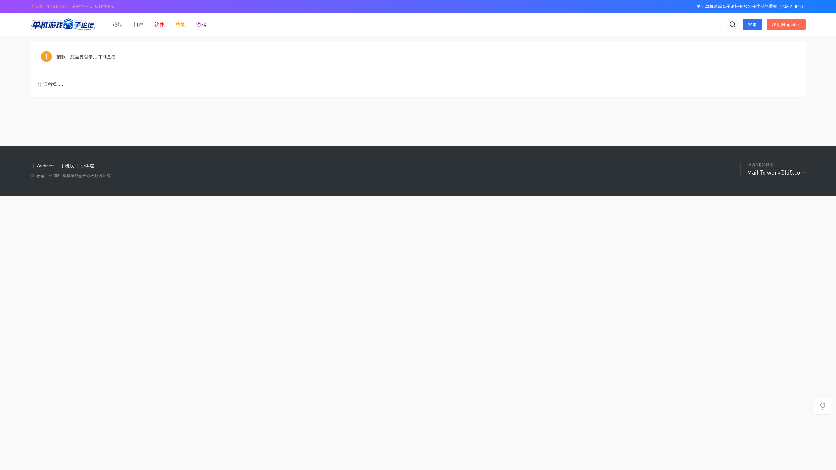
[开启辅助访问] (687, 6)
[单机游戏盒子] (63, 24)
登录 (752, 24)
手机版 (67, 165)
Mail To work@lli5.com (776, 172)
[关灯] (822, 406)
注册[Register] (786, 24)
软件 (159, 24)
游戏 (201, 24)
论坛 (117, 24)
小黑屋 (87, 165)
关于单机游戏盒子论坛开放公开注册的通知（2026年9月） (751, 6)
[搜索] (732, 24)
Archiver (45, 165)
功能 (180, 24)
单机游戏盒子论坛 (78, 175)
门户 (138, 24)
